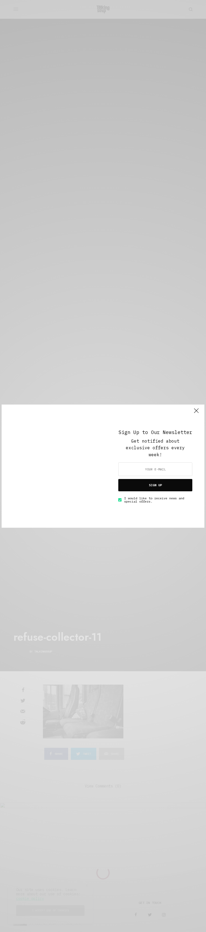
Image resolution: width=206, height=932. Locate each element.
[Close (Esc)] (196, 413)
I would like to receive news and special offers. (154, 500)
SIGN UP (155, 485)
